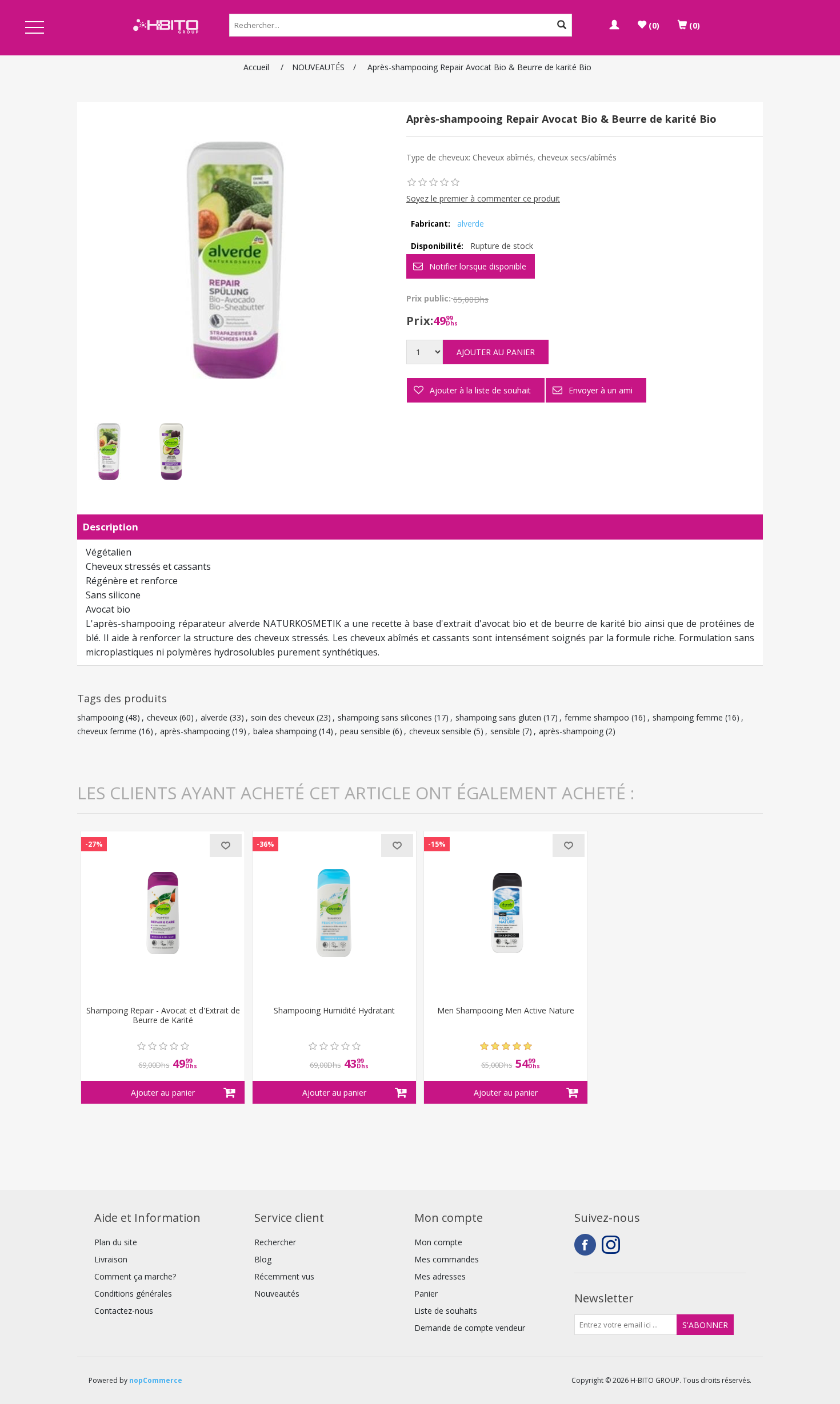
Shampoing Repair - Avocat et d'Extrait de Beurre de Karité (163, 1015)
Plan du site (115, 1242)
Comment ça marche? (135, 1276)
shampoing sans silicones (385, 717)
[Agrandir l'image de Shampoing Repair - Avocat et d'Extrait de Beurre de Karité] (163, 913)
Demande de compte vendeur (469, 1327)
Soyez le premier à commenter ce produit (483, 198)
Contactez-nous (123, 1310)
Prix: (419, 320)
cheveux (162, 717)
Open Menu (35, 28)
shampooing (100, 717)
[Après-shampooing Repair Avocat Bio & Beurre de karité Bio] (108, 451)
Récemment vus (284, 1276)
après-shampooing (195, 731)
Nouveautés (276, 1293)
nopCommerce (155, 1380)
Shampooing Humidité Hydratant (334, 1011)
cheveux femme (107, 731)
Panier (426, 1293)
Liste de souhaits (445, 1310)
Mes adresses (440, 1276)
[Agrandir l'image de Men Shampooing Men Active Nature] (505, 913)
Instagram (612, 1245)
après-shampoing (571, 731)
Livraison (110, 1259)
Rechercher (275, 1242)
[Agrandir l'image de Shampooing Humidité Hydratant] (334, 913)
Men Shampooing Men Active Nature (505, 1011)
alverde (470, 223)
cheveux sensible (440, 731)
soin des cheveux (282, 717)
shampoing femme (688, 717)
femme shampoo (597, 717)
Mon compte (438, 1242)
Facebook (585, 1245)
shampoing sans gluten (498, 717)
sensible (505, 731)
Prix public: (428, 298)
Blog (262, 1259)
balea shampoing (285, 731)
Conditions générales (133, 1293)
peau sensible (365, 731)
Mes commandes (446, 1259)
